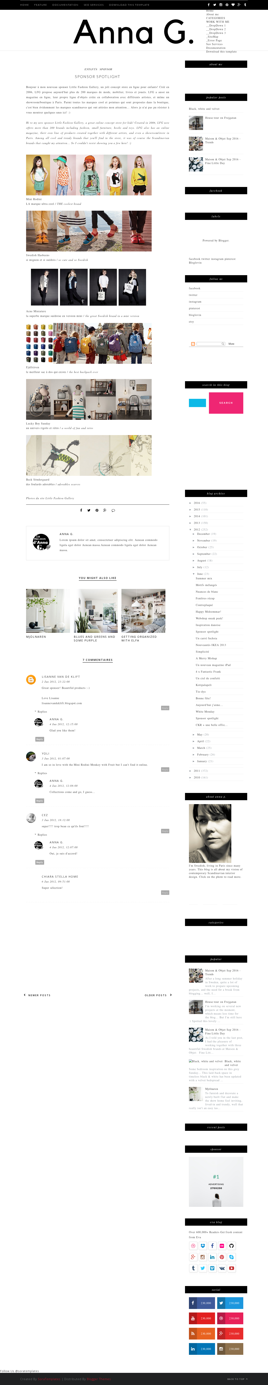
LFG (38, 92)
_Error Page (214, 40)
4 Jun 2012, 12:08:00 (64, 785)
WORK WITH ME (218, 22)
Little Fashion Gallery (83, 87)
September (204, 554)
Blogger (224, 240)
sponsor (106, 69)
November (204, 540)
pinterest (194, 308)
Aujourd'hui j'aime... (209, 705)
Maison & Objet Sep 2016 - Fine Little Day (223, 161)
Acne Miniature (36, 311)
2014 (197, 516)
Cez (45, 815)
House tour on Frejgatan (221, 118)
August (202, 560)
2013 (197, 523)
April (201, 741)
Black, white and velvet (204, 109)
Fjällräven (32, 367)
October (202, 547)
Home (210, 10)
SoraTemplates (49, 1379)
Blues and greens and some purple (94, 638)
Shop (209, 910)
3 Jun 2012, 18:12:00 (56, 820)
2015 (197, 509)
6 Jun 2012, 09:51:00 (56, 881)
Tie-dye (201, 691)
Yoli (45, 753)
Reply (165, 708)
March (201, 748)
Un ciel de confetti (208, 678)
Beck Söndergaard (37, 479)
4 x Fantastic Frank (208, 671)
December (204, 534)
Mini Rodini (34, 199)
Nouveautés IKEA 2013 (211, 645)
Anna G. (67, 534)
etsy (191, 321)
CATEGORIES (215, 18)
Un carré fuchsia (206, 638)
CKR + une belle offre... (212, 725)
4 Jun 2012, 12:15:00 (64, 724)
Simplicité (202, 651)
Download (227, 910)
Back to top (236, 1379)
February (203, 754)
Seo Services (214, 44)
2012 (197, 529)
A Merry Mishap (206, 658)
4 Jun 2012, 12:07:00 (64, 847)
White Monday (205, 711)
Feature (40, 4)
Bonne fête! (203, 698)
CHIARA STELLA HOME (60, 876)
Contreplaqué (204, 605)
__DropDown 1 (216, 25)
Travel (194, 910)
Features (210, 898)
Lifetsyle (230, 898)
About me (212, 14)
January (202, 761)
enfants (91, 69)
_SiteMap (212, 36)
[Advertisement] (218, 453)
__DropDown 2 (216, 29)
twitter (193, 295)
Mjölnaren (36, 637)
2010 (197, 777)
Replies (42, 711)
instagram (195, 301)
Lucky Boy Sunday (38, 423)
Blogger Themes (99, 1379)
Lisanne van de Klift (61, 676)
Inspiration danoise (208, 625)
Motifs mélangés (206, 585)
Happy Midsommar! (208, 611)
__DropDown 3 (216, 33)
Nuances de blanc (207, 591)
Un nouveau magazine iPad (213, 665)
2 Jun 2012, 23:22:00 (56, 681)
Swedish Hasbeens (37, 255)
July (200, 567)
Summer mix (204, 578)
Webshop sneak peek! (209, 618)
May (200, 734)
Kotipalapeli (204, 685)
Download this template (221, 51)
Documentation (216, 48)
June (200, 574)
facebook (195, 288)
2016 (197, 503)
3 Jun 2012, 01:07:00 (56, 758)
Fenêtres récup (205, 598)
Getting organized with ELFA (139, 638)
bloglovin (195, 315)
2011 (197, 771)
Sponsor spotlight (207, 631)
